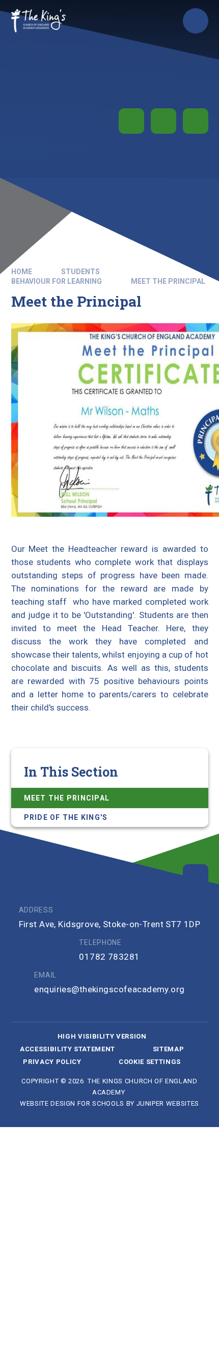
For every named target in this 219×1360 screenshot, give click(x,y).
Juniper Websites (167, 1103)
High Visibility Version (102, 1036)
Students (80, 272)
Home (21, 272)
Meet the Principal (168, 281)
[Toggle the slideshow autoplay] (131, 121)
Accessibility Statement (67, 1049)
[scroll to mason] (195, 877)
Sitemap (168, 1049)
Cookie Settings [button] (150, 1062)
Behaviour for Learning (56, 281)
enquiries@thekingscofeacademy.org (109, 989)
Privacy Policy (52, 1062)
